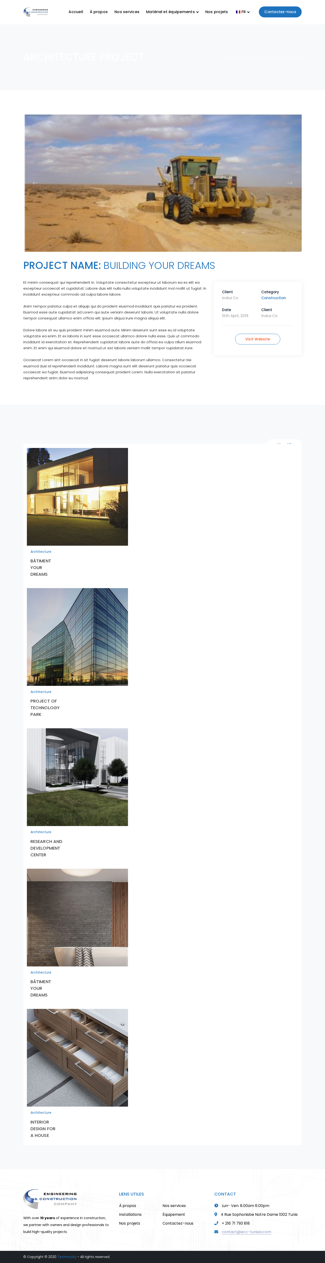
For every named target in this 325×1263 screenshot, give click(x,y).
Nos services (174, 1199)
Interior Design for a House (42, 1122)
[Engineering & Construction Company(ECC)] (35, 11)
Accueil (230, 57)
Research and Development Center (46, 841)
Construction (273, 291)
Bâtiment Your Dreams (40, 560)
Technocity (66, 1250)
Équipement (173, 1208)
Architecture (252, 57)
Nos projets (129, 1216)
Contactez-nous (280, 11)
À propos (127, 1199)
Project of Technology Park (45, 701)
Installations (130, 1208)
